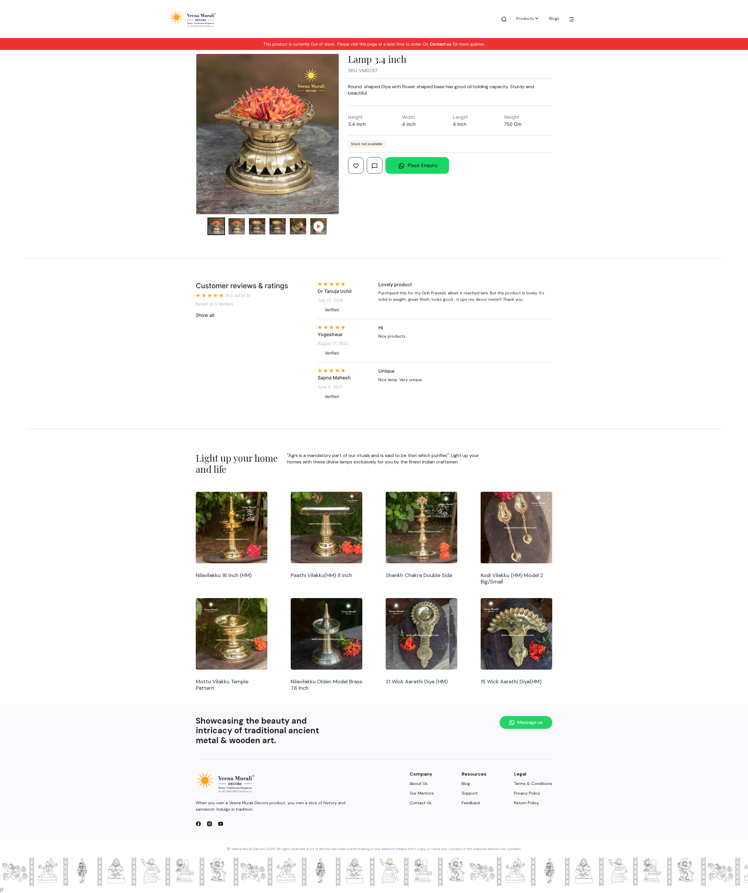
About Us (418, 783)
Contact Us (421, 802)
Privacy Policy (527, 793)
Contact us (440, 43)
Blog (466, 783)
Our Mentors (422, 793)
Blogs (554, 18)
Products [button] (525, 18)
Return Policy (526, 802)
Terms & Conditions (533, 783)
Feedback (471, 802)
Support (470, 793)
